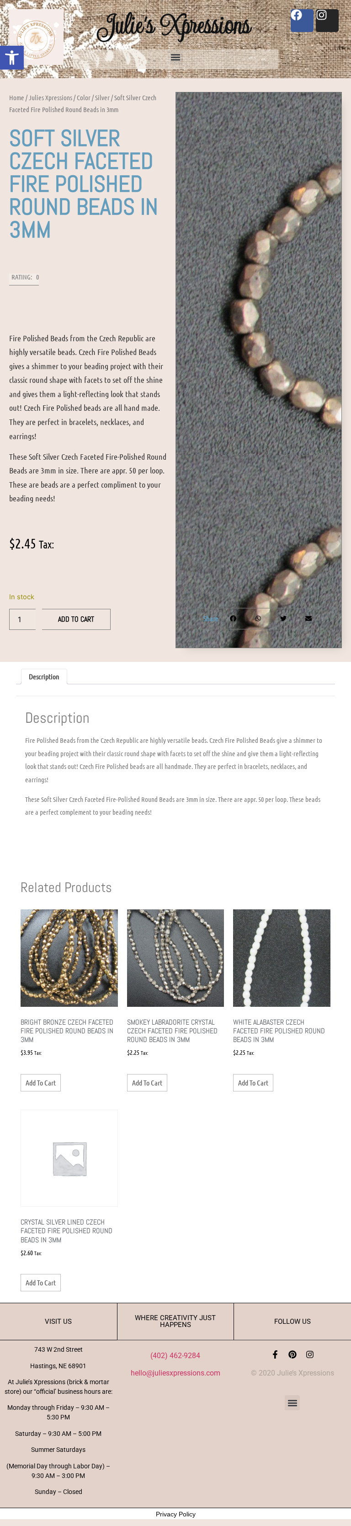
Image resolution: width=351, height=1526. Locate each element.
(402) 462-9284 (175, 1355)
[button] (12, 58)
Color (83, 97)
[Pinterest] (292, 1354)
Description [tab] (44, 676)
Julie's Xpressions (175, 24)
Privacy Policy (176, 1514)
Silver (102, 97)
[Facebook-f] (275, 1354)
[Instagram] (310, 1354)
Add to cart (76, 619)
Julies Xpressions (50, 97)
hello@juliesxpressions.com (175, 1373)
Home (16, 97)
